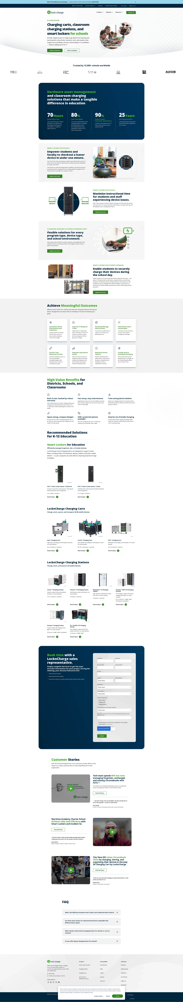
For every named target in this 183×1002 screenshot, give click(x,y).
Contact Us (131, 12)
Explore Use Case (55, 176)
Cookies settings (98, 996)
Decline (108, 996)
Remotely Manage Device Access (102, 327)
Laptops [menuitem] (102, 977)
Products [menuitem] (81, 961)
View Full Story (99, 793)
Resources (118, 12)
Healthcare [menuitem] (123, 973)
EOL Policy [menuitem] (132, 998)
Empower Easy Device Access (80, 353)
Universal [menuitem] (102, 981)
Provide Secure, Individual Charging (125, 353)
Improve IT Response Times (79, 327)
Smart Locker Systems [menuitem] (84, 965)
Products (99, 12)
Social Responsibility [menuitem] (131, 995)
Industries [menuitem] (123, 961)
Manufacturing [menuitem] (124, 969)
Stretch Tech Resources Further (56, 353)
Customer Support (89, 5)
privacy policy (109, 724)
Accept (117, 996)
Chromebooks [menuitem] (103, 965)
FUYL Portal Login (78, 5)
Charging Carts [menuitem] (82, 973)
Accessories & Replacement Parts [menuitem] (84, 977)
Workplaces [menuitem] (124, 985)
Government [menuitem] (124, 977)
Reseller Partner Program (111, 5)
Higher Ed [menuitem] (123, 981)
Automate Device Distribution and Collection (55, 328)
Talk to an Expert (72, 50)
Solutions (108, 12)
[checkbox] (114, 702)
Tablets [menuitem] (102, 973)
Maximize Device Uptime (101, 353)
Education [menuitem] (123, 965)
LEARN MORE (95, 2)
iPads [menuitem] (101, 969)
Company (100, 5)
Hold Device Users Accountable (124, 327)
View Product (51, 497)
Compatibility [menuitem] (103, 961)
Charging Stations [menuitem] (83, 969)
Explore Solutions (55, 50)
